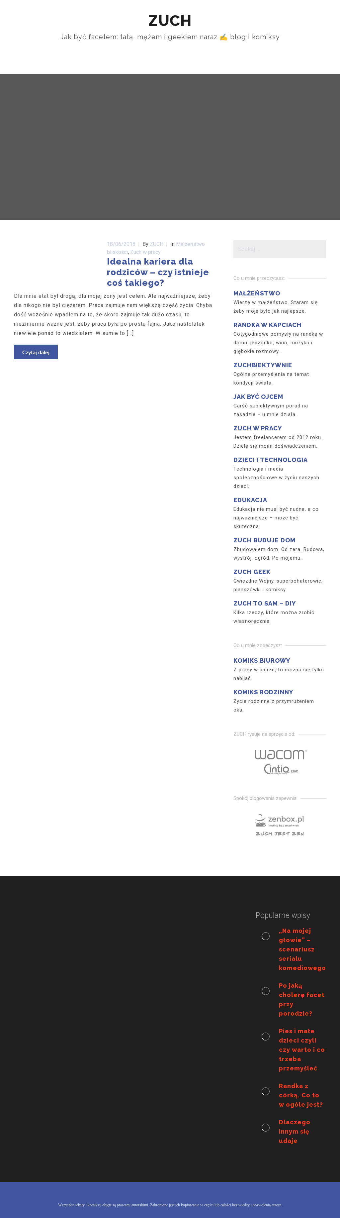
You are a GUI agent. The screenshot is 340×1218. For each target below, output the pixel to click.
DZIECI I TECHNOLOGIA (270, 459)
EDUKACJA (250, 500)
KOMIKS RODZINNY (263, 692)
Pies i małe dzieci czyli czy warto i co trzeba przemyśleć (302, 1050)
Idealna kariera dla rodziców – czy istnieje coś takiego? (158, 272)
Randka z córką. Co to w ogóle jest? (301, 1095)
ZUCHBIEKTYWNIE (262, 365)
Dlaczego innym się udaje (294, 1131)
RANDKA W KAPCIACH (267, 324)
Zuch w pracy (145, 252)
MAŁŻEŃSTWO (256, 293)
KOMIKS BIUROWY (261, 660)
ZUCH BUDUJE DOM (264, 540)
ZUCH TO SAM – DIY (264, 603)
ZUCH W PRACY (257, 428)
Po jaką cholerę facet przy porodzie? (302, 999)
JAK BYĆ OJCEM (258, 396)
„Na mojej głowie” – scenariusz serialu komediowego (302, 949)
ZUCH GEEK (252, 571)
